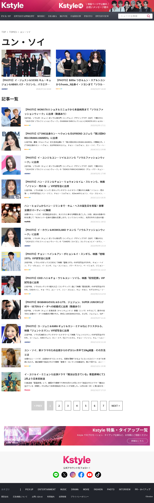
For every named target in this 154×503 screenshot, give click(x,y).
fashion (76, 16)
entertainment (24, 16)
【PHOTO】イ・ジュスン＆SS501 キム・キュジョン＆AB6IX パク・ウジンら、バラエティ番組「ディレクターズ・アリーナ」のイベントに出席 (26, 82)
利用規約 (50, 497)
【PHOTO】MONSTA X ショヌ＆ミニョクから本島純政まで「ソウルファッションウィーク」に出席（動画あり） (63, 112)
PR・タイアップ (142, 489)
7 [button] (103, 405)
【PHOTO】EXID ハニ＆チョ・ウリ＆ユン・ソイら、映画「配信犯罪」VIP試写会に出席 (64, 280)
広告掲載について (20, 497)
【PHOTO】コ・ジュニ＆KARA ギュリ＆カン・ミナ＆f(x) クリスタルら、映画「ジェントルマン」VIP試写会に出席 (64, 328)
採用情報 (62, 497)
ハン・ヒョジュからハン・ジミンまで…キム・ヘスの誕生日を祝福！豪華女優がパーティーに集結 (64, 208)
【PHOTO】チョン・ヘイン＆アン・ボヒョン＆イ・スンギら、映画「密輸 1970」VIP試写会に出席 (64, 256)
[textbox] (135, 16)
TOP (4, 31)
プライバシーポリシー (80, 497)
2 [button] (59, 405)
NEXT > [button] (116, 405)
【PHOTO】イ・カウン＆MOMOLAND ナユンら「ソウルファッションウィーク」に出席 (64, 232)
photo (88, 16)
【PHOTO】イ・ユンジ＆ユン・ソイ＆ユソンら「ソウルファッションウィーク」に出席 (64, 160)
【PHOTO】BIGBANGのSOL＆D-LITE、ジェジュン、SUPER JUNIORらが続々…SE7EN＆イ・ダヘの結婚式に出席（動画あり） (64, 304)
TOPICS (13, 31)
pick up (29, 489)
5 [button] (85, 405)
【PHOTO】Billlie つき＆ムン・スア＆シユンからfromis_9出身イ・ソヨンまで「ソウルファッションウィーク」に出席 (80, 82)
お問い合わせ (37, 497)
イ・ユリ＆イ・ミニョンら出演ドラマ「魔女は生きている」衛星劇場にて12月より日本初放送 (64, 376)
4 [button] (76, 405)
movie (64, 16)
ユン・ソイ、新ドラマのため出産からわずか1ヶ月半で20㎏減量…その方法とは (64, 352)
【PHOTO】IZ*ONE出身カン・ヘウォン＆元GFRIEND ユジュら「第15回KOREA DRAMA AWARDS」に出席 (65, 136)
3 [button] (68, 405)
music (41, 16)
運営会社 (4, 497)
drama (52, 16)
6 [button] (94, 405)
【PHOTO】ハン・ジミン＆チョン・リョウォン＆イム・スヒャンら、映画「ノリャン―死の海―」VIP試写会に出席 (64, 184)
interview (102, 16)
